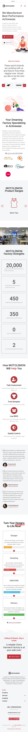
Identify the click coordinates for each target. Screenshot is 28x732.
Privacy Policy (10, 729)
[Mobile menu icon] (24, 5)
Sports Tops (14, 213)
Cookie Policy (17, 729)
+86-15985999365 (14, 707)
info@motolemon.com (14, 712)
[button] (7, 43)
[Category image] (14, 203)
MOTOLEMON (17, 725)
